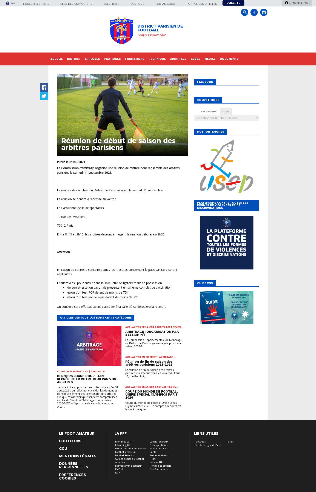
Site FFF (232, 441)
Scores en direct (158, 455)
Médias (210, 58)
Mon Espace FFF (124, 441)
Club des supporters (76, 4)
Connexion (298, 3)
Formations (134, 58)
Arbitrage (178, 58)
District (74, 58)
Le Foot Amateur (77, 433)
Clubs (195, 58)
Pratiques (112, 58)
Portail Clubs (165, 4)
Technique (157, 58)
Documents (229, 58)
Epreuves (92, 58)
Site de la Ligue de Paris (208, 445)
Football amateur (125, 452)
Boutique (137, 4)
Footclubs (70, 441)
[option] (226, 171)
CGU (63, 448)
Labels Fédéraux (159, 441)
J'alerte (233, 3)
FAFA (117, 472)
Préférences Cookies (72, 476)
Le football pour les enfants (130, 448)
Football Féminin (124, 455)
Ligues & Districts (36, 4)
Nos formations (159, 469)
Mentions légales (77, 456)
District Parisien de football (160, 28)
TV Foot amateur (159, 448)
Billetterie (111, 4)
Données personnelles (73, 465)
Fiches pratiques (159, 445)
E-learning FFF (122, 445)
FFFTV (152, 459)
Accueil (57, 58)
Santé (153, 452)
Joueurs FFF (156, 462)
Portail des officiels (202, 4)
